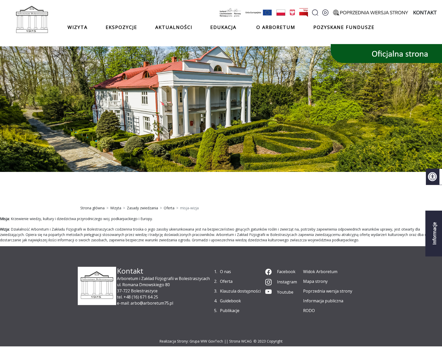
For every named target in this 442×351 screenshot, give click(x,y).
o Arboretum (275, 27)
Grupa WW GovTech (206, 341)
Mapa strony (315, 281)
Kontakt (425, 12)
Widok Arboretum (320, 271)
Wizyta (77, 27)
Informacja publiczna (323, 301)
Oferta (226, 281)
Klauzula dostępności (240, 291)
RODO (309, 310)
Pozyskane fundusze (343, 27)
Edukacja (223, 27)
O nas (225, 271)
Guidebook (230, 301)
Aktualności (173, 27)
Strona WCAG (240, 341)
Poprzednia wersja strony (327, 291)
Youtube (285, 292)
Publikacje (229, 310)
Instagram (287, 282)
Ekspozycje (121, 27)
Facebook (286, 271)
